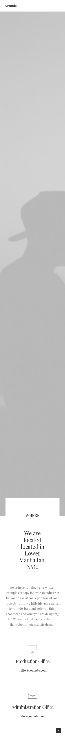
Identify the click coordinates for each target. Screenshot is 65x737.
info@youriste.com (33, 716)
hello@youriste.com (32, 670)
